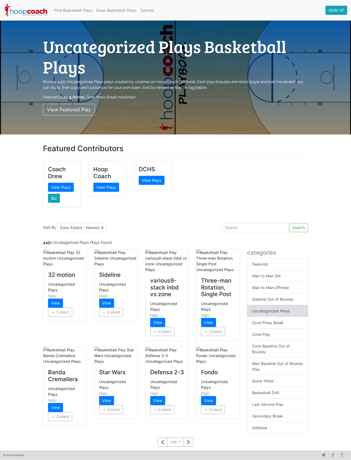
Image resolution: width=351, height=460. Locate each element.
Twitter (323, 455)
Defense (259, 427)
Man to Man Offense (270, 287)
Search (298, 227)
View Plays (61, 187)
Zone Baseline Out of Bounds (271, 349)
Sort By (49, 227)
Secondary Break (267, 416)
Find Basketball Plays (73, 10)
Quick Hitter (263, 381)
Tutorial (147, 10)
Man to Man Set (266, 275)
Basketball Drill (265, 392)
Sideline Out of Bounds (272, 299)
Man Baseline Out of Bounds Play (277, 366)
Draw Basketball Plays (116, 10)
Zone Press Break (268, 322)
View (55, 303)
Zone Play (261, 334)
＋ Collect (60, 312)
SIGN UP (336, 10)
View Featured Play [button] (69, 109)
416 (174, 442)
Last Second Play (267, 404)
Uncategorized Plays (271, 311)
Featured (260, 264)
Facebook (333, 455)
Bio (54, 198)
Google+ (342, 455)
